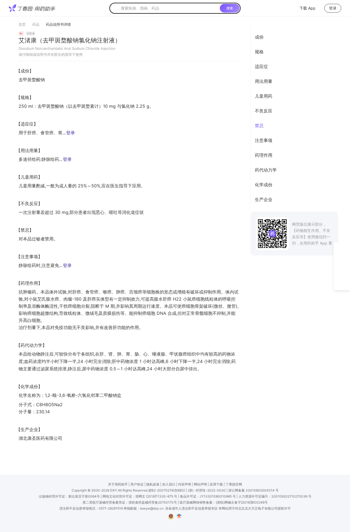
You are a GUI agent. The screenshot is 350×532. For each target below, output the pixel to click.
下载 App (307, 8)
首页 (22, 24)
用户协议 (137, 484)
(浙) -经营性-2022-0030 (207, 490)
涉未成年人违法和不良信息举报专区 (191, 508)
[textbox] (169, 8)
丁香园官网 (234, 484)
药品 (35, 24)
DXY (113, 490)
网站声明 (200, 484)
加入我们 (168, 484)
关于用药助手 (118, 484)
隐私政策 (152, 484)
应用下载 (216, 484)
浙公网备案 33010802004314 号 (253, 490)
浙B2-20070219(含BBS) (166, 490)
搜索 (229, 8)
